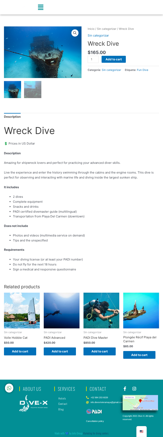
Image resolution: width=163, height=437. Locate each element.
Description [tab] (12, 117)
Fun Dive (142, 69)
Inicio (91, 28)
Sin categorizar (106, 28)
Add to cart (114, 59)
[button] (41, 7)
